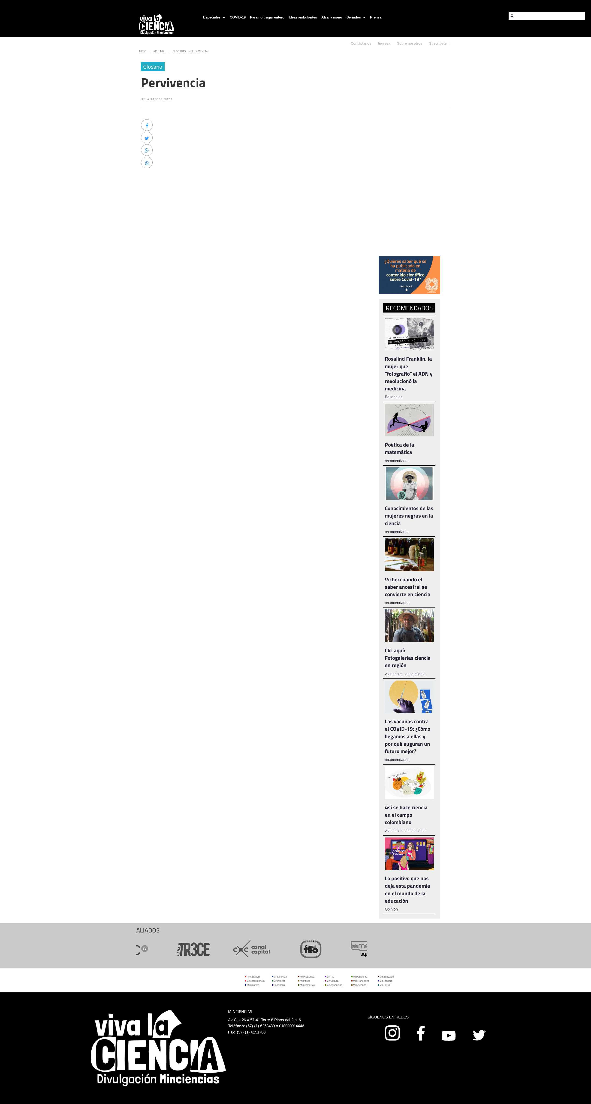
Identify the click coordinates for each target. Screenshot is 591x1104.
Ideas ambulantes (303, 17)
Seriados (354, 17)
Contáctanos (361, 43)
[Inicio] (156, 24)
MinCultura (332, 980)
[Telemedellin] (350, 949)
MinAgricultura (334, 985)
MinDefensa (280, 976)
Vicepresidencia (256, 980)
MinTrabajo (386, 980)
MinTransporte (361, 980)
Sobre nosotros (409, 43)
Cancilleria (279, 985)
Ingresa (384, 43)
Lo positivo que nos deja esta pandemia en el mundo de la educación (407, 889)
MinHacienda (307, 976)
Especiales (211, 17)
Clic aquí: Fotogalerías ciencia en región (408, 657)
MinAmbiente (360, 976)
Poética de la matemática (399, 448)
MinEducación (387, 976)
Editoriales (393, 397)
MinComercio (307, 985)
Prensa (375, 17)
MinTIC (330, 976)
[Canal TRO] (291, 949)
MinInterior (279, 980)
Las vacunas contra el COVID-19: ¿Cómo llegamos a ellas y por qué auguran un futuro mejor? (407, 736)
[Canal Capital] (232, 949)
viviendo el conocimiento (405, 674)
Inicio (142, 51)
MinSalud (385, 985)
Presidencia (253, 976)
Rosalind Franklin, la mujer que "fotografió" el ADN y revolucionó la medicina (409, 374)
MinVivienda (359, 985)
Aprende (159, 51)
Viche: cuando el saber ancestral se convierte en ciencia (407, 586)
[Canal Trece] (173, 949)
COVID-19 (238, 17)
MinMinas (305, 980)
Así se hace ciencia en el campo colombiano (406, 814)
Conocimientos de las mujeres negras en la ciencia (409, 515)
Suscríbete (437, 43)
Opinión (391, 909)
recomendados (397, 461)
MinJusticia (253, 985)
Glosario (179, 51)
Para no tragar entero (267, 17)
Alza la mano (331, 17)
